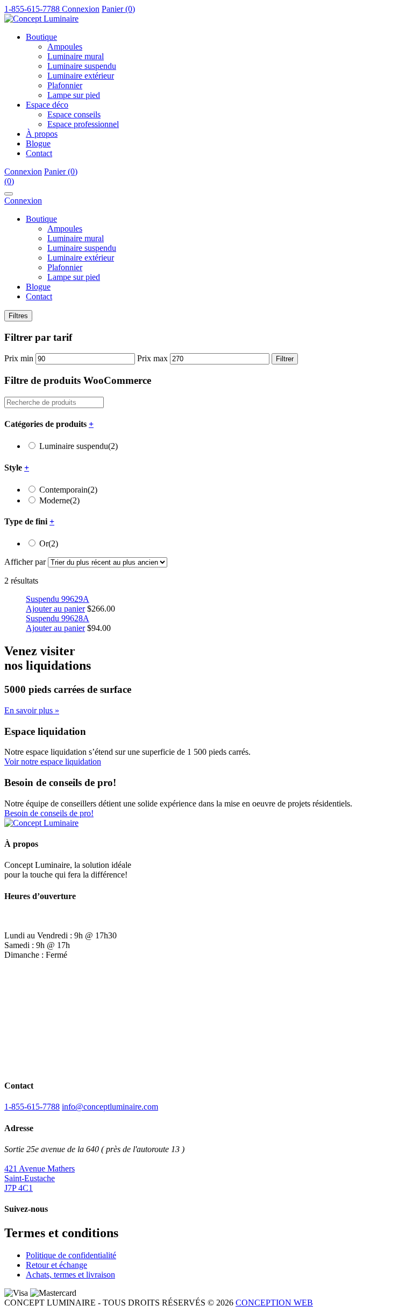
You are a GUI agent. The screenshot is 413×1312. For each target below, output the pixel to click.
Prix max (152, 358)
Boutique (41, 36)
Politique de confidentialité (71, 1255)
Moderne (59, 500)
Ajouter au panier (55, 608)
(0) (9, 181)
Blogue (38, 143)
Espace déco (47, 104)
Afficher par (25, 561)
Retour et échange (56, 1264)
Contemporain (68, 489)
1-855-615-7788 (32, 1106)
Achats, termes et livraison (70, 1274)
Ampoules (64, 46)
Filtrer (285, 359)
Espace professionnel (83, 124)
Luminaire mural (75, 56)
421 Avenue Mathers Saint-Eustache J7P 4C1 (39, 1178)
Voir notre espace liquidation (52, 761)
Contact (39, 153)
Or (48, 543)
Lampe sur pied (73, 95)
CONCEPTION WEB (274, 1302)
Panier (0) (118, 8)
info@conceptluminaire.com (110, 1106)
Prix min (18, 358)
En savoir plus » (31, 710)
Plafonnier (64, 85)
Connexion (80, 8)
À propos (42, 133)
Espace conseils (74, 114)
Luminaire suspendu (81, 66)
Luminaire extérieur (80, 75)
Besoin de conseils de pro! (49, 813)
